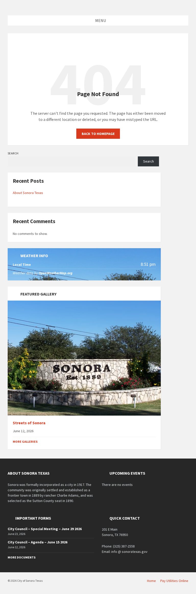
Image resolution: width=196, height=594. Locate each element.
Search (13, 153)
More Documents (21, 557)
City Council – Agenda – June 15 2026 (37, 542)
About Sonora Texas (28, 192)
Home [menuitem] (151, 580)
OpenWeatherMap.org (55, 273)
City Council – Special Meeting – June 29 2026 (45, 529)
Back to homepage (98, 133)
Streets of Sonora (29, 422)
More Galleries (25, 441)
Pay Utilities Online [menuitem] (174, 580)
